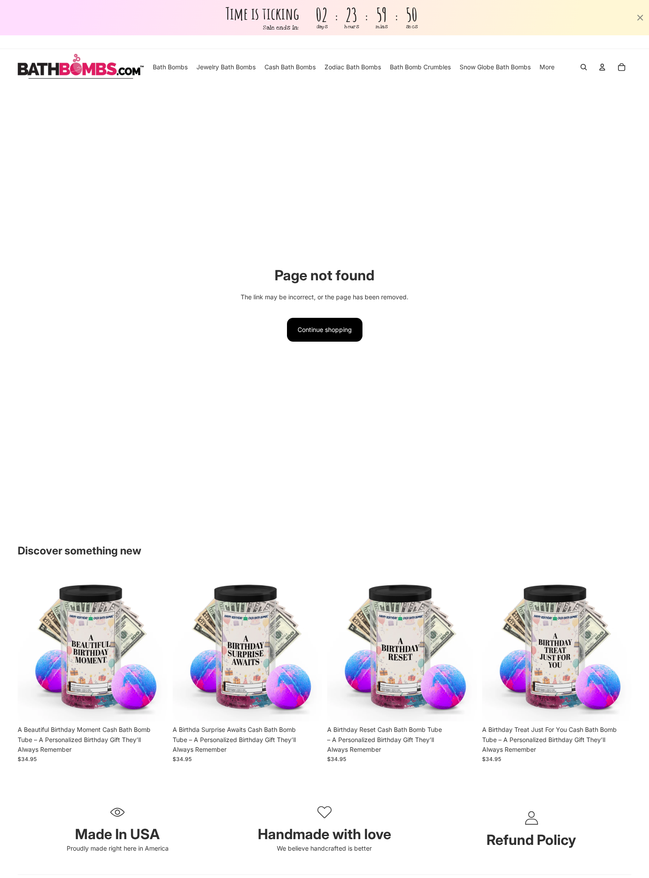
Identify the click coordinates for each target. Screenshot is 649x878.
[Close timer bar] (640, 17)
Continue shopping (325, 329)
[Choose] (154, 708)
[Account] (602, 67)
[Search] (583, 67)
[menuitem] (547, 67)
